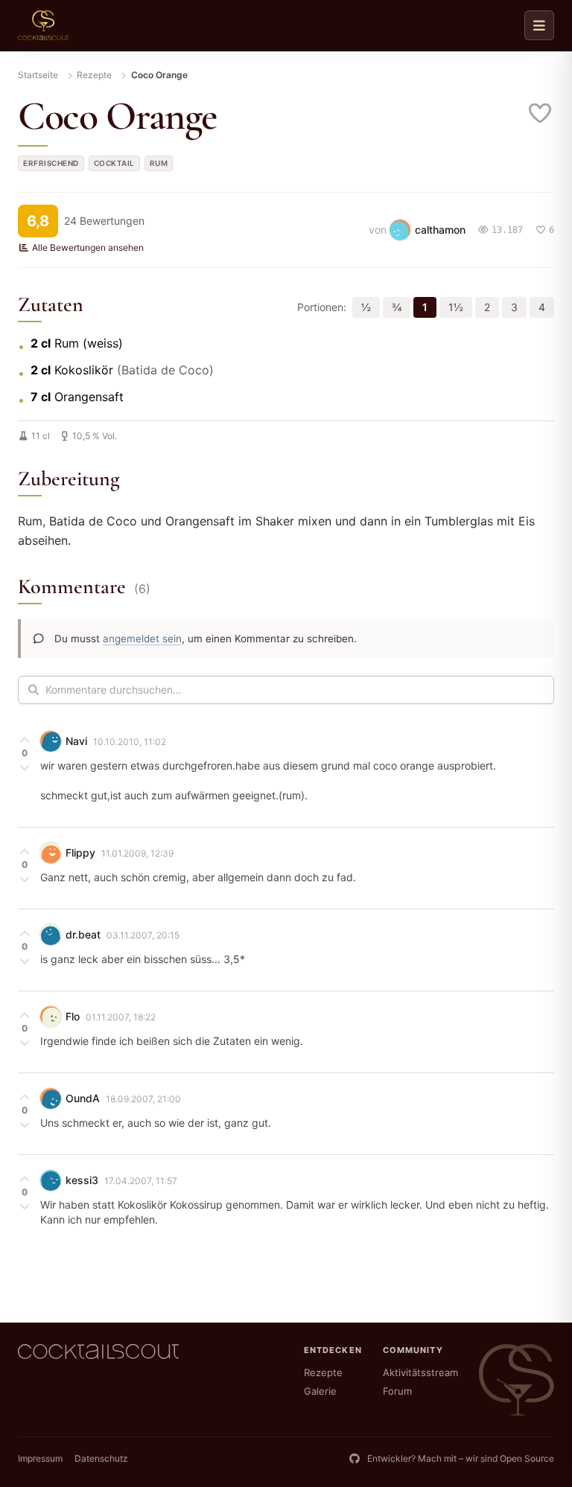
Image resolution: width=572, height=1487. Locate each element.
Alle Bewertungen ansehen (88, 247)
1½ (455, 307)
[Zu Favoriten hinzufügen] (541, 113)
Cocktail (114, 163)
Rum (159, 163)
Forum (397, 1391)
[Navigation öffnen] (539, 25)
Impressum (40, 1458)
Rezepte (94, 74)
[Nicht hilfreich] (24, 767)
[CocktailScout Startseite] (43, 25)
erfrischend (51, 163)
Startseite (38, 74)
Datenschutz (101, 1458)
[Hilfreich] (24, 740)
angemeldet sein (142, 639)
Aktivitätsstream (420, 1372)
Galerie (320, 1391)
